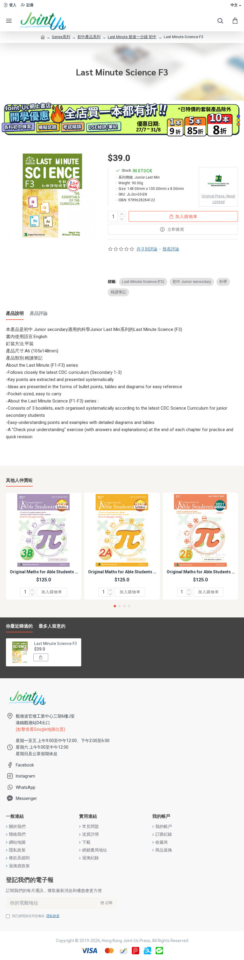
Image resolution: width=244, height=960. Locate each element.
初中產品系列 (89, 37)
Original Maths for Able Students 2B (202, 571)
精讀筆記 (118, 292)
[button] (115, 606)
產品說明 (15, 313)
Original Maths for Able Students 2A (123, 571)
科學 (223, 281)
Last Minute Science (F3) (143, 281)
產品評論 (39, 313)
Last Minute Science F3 (55, 643)
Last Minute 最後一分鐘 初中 (132, 37)
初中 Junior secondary (192, 281)
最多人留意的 (52, 626)
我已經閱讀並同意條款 (36, 916)
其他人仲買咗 (19, 480)
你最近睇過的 (19, 626)
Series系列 (61, 37)
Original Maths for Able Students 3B (45, 571)
